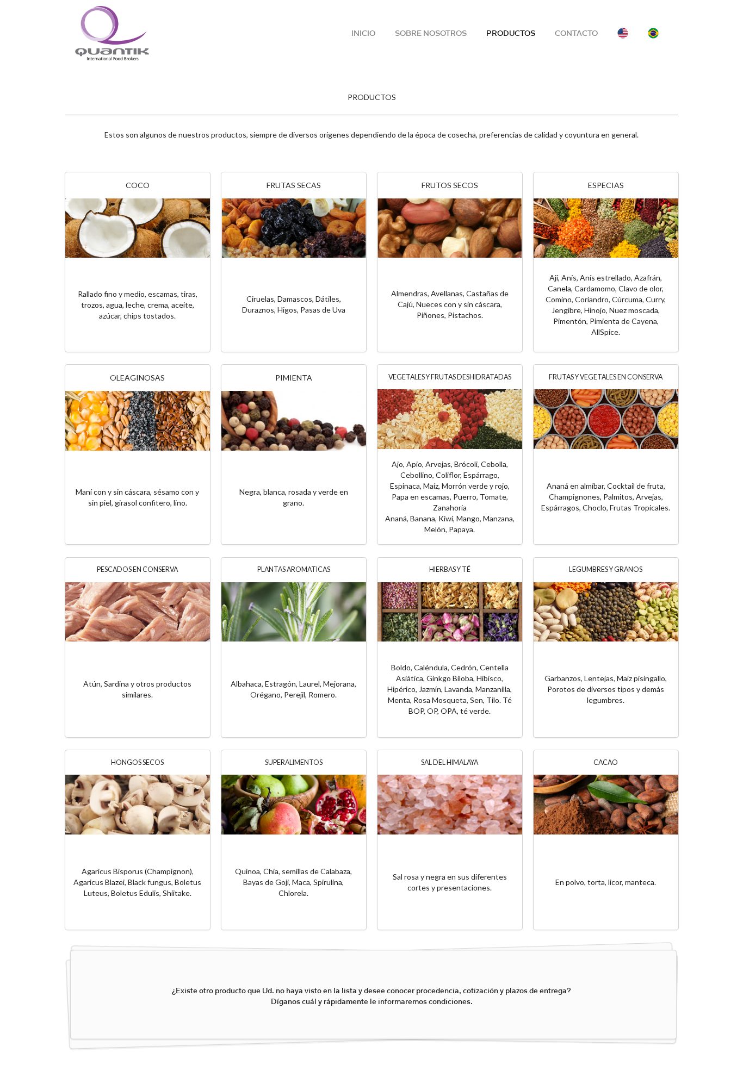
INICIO (363, 33)
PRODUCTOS (510, 33)
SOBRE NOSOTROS (431, 33)
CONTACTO (576, 33)
